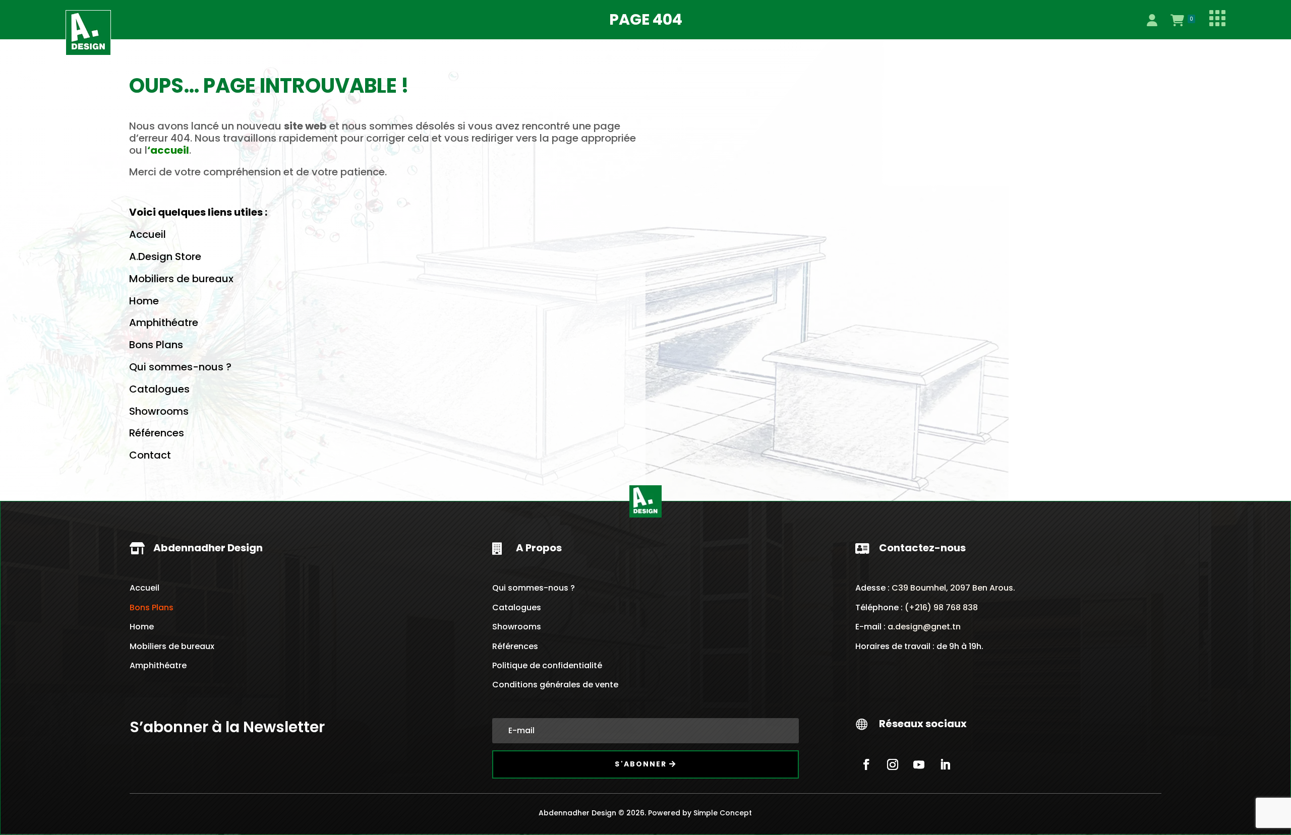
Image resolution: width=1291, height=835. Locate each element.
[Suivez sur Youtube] (919, 764)
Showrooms (159, 411)
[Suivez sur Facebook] (866, 764)
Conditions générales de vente (555, 684)
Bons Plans (156, 345)
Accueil (147, 234)
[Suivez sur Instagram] (893, 764)
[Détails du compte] (1151, 20)
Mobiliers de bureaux (181, 279)
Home (144, 301)
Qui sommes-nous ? (180, 367)
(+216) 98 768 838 (940, 607)
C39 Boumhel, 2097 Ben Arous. (953, 588)
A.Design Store (165, 256)
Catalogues (159, 389)
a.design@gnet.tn (924, 626)
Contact (150, 455)
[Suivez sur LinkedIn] (945, 764)
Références (156, 433)
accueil (169, 150)
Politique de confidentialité (547, 665)
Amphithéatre (163, 322)
